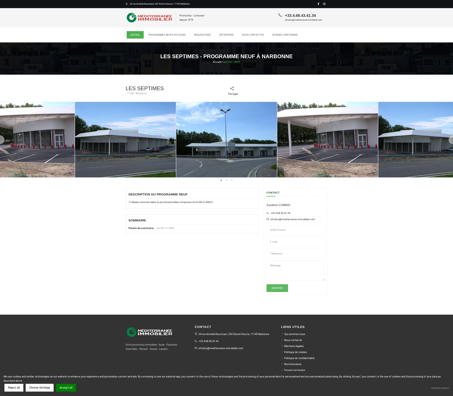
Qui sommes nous (294, 334)
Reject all (14, 387)
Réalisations (202, 34)
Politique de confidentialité (299, 358)
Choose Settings (39, 387)
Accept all (65, 387)
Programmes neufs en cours (167, 34)
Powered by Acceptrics (440, 388)
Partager (233, 94)
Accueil (135, 34)
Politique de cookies (295, 352)
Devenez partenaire (285, 34)
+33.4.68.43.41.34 (208, 341)
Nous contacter (253, 34)
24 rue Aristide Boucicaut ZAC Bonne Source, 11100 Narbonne (160, 4)
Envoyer (277, 288)
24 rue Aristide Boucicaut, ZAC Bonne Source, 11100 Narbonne (233, 334)
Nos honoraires (293, 364)
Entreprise (226, 34)
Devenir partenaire (294, 370)
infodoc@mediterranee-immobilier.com (220, 348)
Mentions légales (294, 346)
